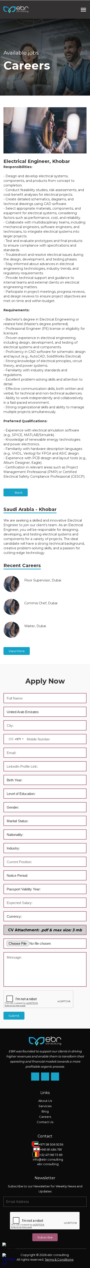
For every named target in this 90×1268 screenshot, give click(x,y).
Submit (14, 1015)
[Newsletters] (8, 1247)
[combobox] (16, 739)
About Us (45, 1101)
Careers (45, 1116)
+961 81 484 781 (50, 1149)
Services (45, 1106)
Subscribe (45, 1237)
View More (17, 651)
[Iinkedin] (55, 1076)
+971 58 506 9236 (50, 1144)
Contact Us (45, 1122)
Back (19, 492)
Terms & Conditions (59, 1259)
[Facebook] (45, 1076)
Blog (45, 1111)
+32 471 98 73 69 (51, 1155)
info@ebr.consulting (48, 1159)
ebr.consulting (48, 1164)
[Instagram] (35, 1076)
